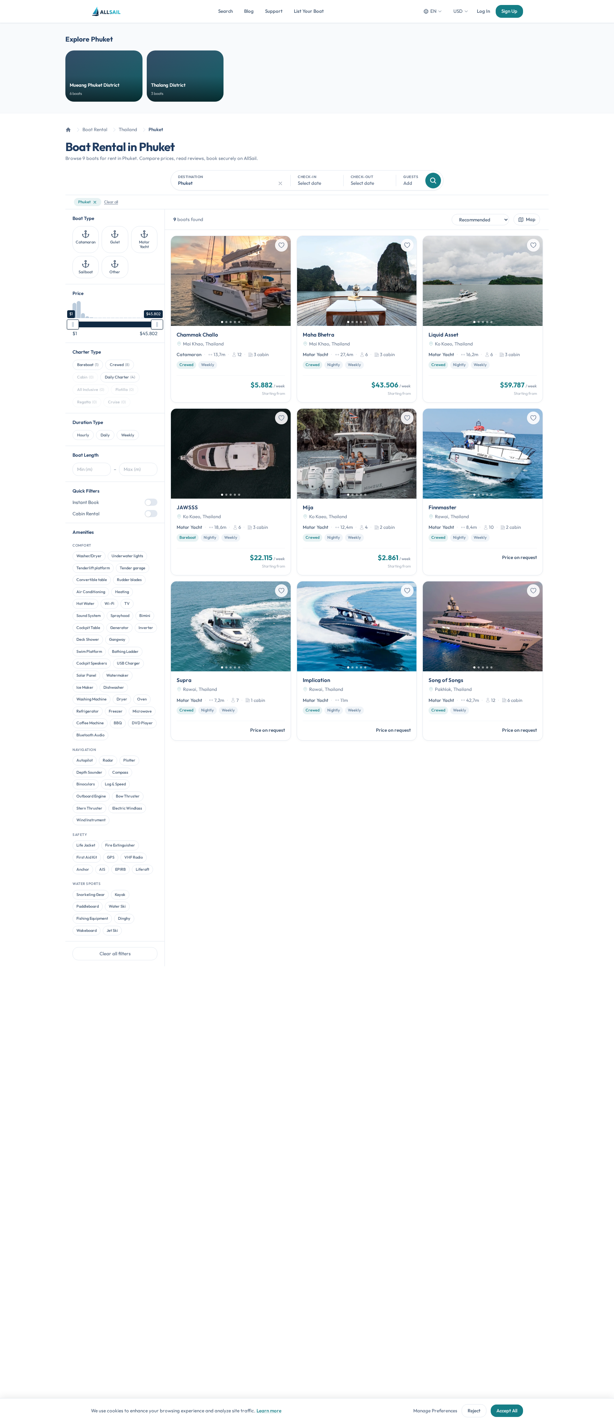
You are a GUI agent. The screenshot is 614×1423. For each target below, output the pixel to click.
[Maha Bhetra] (357, 319)
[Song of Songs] (483, 660)
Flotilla (124, 389)
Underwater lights (127, 556)
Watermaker (117, 675)
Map (530, 219)
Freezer (116, 711)
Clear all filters (115, 954)
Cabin (85, 377)
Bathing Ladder (125, 651)
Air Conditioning (90, 591)
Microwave (142, 711)
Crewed (119, 365)
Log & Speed (115, 784)
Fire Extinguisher (120, 845)
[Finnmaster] (483, 492)
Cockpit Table (88, 627)
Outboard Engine (91, 796)
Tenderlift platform (93, 567)
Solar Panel (86, 675)
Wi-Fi (109, 603)
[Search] (433, 180)
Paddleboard (87, 906)
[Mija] (357, 492)
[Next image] (283, 281)
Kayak (120, 894)
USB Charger (128, 663)
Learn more (269, 1410)
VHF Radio (133, 857)
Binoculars (85, 784)
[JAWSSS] (231, 492)
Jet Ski (112, 930)
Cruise (117, 401)
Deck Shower (87, 639)
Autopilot (84, 760)
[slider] (73, 324)
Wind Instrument (91, 820)
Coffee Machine (90, 723)
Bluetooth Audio (90, 734)
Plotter (129, 760)
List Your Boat (309, 11)
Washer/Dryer (89, 556)
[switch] (151, 502)
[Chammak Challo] (231, 319)
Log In (483, 11)
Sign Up (509, 11)
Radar (108, 760)
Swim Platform (89, 651)
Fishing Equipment (92, 918)
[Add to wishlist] (281, 245)
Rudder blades (129, 580)
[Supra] (231, 660)
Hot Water (85, 603)
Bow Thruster (128, 796)
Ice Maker (84, 687)
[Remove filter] (95, 202)
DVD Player (142, 723)
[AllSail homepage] (106, 11)
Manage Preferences (435, 1410)
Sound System (88, 615)
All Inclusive (90, 389)
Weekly (127, 435)
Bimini (144, 615)
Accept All (506, 1410)
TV (127, 603)
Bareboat (87, 365)
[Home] (68, 130)
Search (225, 11)
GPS (110, 857)
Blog (249, 11)
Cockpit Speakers (91, 663)
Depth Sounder (89, 772)
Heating (122, 591)
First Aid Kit (86, 857)
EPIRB (120, 869)
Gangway (117, 639)
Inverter (146, 627)
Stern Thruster (89, 808)
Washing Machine (91, 699)
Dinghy (124, 918)
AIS (102, 869)
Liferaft (142, 869)
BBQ (118, 723)
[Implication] (357, 660)
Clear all (111, 201)
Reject (474, 1410)
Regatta (87, 401)
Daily (105, 435)
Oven (142, 699)
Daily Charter (120, 377)
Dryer (122, 699)
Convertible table (91, 580)
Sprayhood (120, 615)
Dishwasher (113, 687)
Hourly (83, 435)
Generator (119, 627)
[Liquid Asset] (483, 319)
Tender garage (132, 567)
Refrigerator (87, 711)
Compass (120, 772)
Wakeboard (86, 930)
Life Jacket (85, 845)
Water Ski (117, 906)
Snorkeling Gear (90, 894)
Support (273, 11)
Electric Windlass (127, 808)
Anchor (82, 869)
